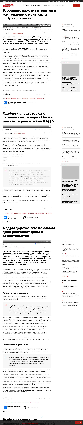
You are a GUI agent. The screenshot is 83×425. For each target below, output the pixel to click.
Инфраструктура (17, 213)
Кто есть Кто (60, 5)
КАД (11, 213)
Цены (31, 402)
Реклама (53, 5)
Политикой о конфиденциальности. (30, 423)
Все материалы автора (18, 33)
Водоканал (20, 75)
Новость (19, 98)
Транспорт (25, 213)
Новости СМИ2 (6, 107)
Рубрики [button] (26, 5)
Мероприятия (46, 5)
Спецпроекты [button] (35, 5)
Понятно (78, 422)
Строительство (32, 98)
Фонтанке (9, 51)
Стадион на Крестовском (11, 98)
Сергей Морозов (24, 48)
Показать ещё (65, 58)
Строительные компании (16, 402)
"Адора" (19, 287)
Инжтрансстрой (40, 98)
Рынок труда (36, 402)
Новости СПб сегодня (39, 213)
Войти (76, 5)
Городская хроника (48, 213)
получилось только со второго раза (12, 202)
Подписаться (51, 1)
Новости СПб (25, 98)
